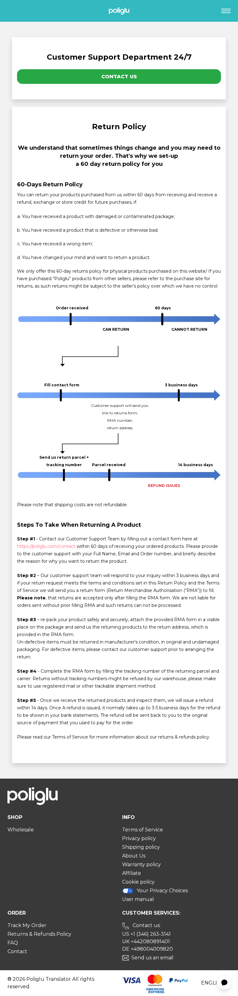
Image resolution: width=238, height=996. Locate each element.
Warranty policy (141, 864)
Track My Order (26, 925)
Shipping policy (141, 847)
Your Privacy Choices (162, 891)
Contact (17, 951)
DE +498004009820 (147, 949)
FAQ (12, 943)
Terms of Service (142, 830)
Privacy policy (139, 838)
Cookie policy (138, 882)
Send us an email (152, 958)
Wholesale (20, 830)
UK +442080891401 (146, 941)
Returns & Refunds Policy (39, 934)
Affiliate (131, 873)
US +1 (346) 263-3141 (146, 934)
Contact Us (119, 77)
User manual (138, 899)
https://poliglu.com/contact (46, 546)
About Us (133, 856)
